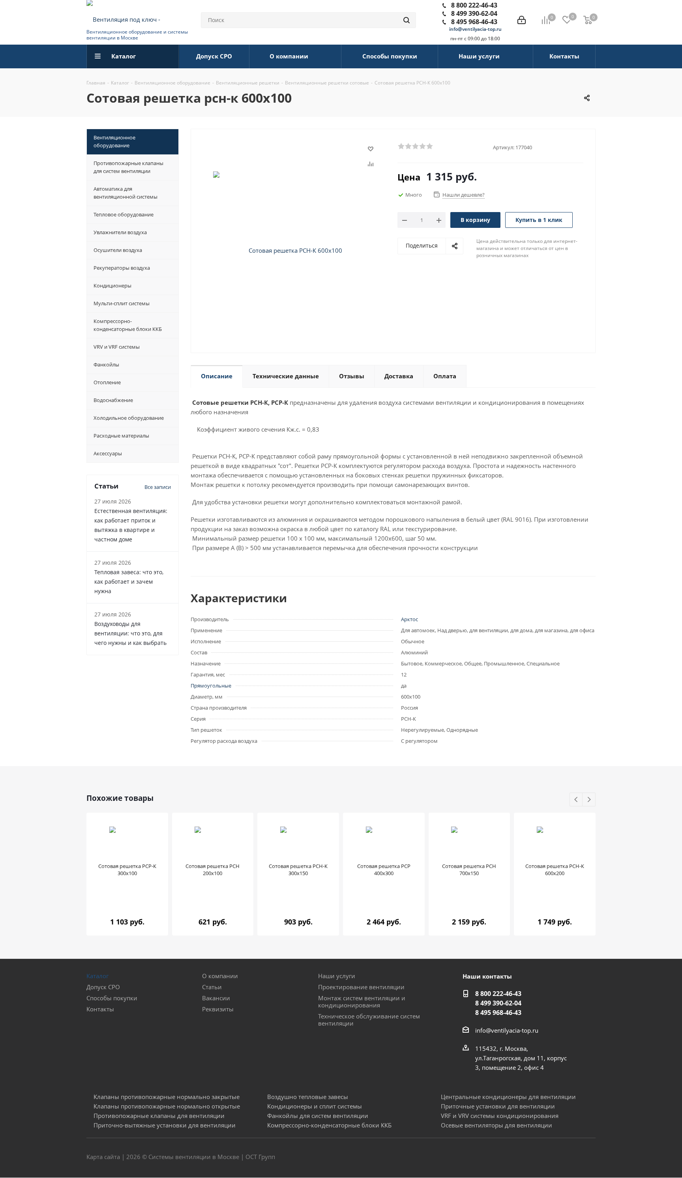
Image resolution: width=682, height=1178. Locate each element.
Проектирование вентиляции (361, 987)
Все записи (157, 486)
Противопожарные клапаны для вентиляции (159, 1116)
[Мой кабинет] (521, 20)
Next (589, 800)
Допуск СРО (103, 987)
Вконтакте (550, 1157)
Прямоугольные (211, 685)
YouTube (590, 1157)
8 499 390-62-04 (474, 13)
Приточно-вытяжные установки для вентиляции (165, 1125)
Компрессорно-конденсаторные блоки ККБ (329, 1125)
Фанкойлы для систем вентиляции (317, 1116)
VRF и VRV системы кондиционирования (499, 1116)
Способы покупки (111, 998)
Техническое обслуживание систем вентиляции (369, 1019)
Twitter (570, 1157)
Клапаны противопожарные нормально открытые (167, 1106)
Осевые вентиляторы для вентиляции (496, 1125)
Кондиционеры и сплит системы (314, 1106)
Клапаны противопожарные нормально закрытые (167, 1097)
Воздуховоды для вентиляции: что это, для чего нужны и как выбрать (130, 633)
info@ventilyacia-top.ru (475, 29)
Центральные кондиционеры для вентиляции (508, 1097)
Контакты (100, 1009)
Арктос (409, 619)
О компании (220, 976)
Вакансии (216, 998)
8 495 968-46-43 (474, 21)
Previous (576, 800)
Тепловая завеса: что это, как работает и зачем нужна (128, 581)
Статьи (212, 987)
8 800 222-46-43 (474, 5)
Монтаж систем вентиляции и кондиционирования (361, 1001)
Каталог (97, 976)
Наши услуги (336, 976)
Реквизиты (218, 1009)
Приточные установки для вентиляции (498, 1106)
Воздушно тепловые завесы (307, 1097)
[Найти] (406, 20)
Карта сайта (103, 1157)
